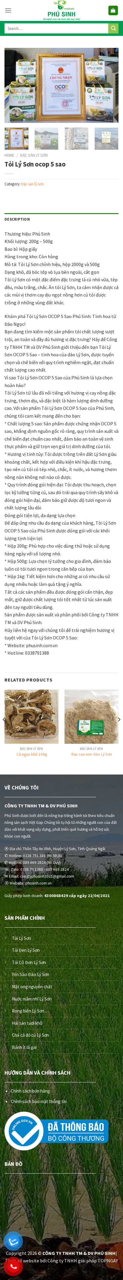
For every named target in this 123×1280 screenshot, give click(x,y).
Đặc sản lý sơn (34, 155)
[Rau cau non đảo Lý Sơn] (91, 717)
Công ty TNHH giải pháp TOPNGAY (82, 1261)
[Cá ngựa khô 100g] (31, 717)
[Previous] (14, 85)
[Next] (108, 85)
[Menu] (8, 10)
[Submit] (113, 28)
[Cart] (113, 11)
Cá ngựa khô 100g (31, 754)
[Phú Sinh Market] (61, 10)
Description (17, 219)
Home (9, 155)
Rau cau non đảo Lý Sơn (91, 754)
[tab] (61, 219)
